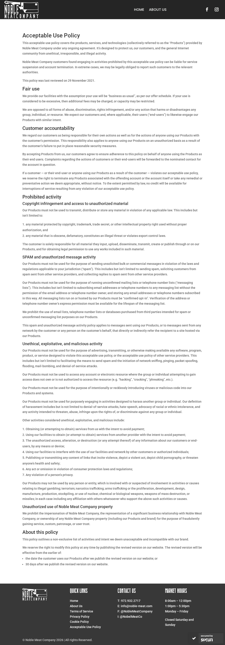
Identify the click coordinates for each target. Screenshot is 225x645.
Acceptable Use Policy (85, 627)
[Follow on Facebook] (207, 9)
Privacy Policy (79, 616)
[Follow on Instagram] (217, 9)
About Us (158, 9)
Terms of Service (81, 611)
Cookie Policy (79, 621)
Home (139, 9)
